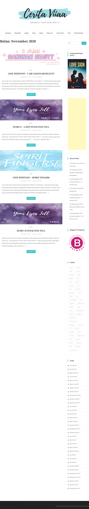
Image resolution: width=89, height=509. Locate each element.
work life (78, 346)
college (78, 271)
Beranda (8, 33)
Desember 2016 (74, 488)
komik (79, 293)
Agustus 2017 (73, 481)
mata (78, 307)
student (72, 336)
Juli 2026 (72, 365)
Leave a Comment (37, 77)
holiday (71, 285)
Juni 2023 (72, 377)
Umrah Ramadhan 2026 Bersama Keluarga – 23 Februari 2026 (76, 181)
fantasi (77, 282)
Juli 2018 (72, 455)
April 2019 (72, 444)
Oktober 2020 (74, 399)
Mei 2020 (72, 414)
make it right (81, 303)
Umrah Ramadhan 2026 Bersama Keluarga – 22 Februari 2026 (76, 197)
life (77, 296)
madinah (72, 303)
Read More (31, 94)
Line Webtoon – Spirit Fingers (31, 177)
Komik (41, 33)
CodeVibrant (86, 506)
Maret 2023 (73, 380)
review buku (73, 318)
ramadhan (79, 314)
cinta (71, 271)
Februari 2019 (73, 451)
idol (70, 289)
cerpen (78, 268)
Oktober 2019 (73, 432)
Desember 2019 (74, 429)
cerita (71, 268)
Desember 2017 (74, 473)
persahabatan (79, 310)
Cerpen (26, 33)
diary (79, 275)
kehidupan (77, 289)
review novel (73, 321)
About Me (18, 33)
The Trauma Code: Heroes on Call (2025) (77, 165)
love (81, 300)
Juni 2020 (72, 410)
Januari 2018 (73, 470)
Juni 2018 (72, 458)
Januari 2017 (73, 485)
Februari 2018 (73, 466)
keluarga (72, 293)
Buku (34, 33)
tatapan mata (80, 336)
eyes (78, 278)
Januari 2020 (73, 425)
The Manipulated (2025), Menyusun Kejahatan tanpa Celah (77, 207)
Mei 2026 (72, 369)
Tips (69, 33)
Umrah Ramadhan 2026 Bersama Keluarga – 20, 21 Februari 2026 (77, 216)
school (77, 328)
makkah (72, 307)
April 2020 (72, 418)
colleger (72, 275)
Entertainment (78, 33)
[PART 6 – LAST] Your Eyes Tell (31, 126)
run (70, 328)
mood (71, 310)
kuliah (71, 296)
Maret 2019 (73, 447)
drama (71, 278)
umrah (71, 343)
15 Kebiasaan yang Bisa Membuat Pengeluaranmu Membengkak (76, 172)
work (71, 346)
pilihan (71, 314)
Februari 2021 (73, 388)
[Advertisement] (77, 124)
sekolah (72, 332)
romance (72, 325)
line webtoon (73, 300)
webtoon (79, 343)
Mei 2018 (72, 462)
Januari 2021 (73, 391)
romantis (80, 325)
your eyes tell (73, 350)
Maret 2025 (73, 373)
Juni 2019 (72, 436)
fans (71, 282)
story (79, 332)
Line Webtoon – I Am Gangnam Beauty (31, 73)
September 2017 (74, 477)
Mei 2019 (72, 440)
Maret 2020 (73, 421)
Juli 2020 (72, 406)
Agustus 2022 (73, 384)
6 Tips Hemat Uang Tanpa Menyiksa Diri (76, 190)
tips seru (77, 339)
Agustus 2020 (73, 403)
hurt (78, 285)
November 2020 (74, 395)
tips (70, 339)
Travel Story (60, 33)
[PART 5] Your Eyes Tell (31, 230)
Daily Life (50, 33)
